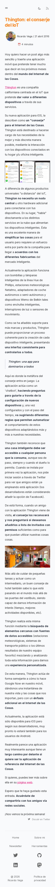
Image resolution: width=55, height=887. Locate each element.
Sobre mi (39, 837)
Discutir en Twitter (41, 819)
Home (15, 837)
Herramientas (39, 846)
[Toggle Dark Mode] (39, 8)
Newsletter (15, 846)
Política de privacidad (40, 878)
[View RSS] (47, 8)
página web (24, 782)
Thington (10, 87)
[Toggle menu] (6, 8)
